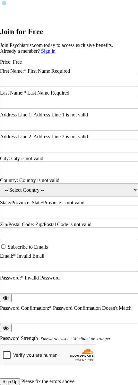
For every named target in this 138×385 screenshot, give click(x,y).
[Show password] (6, 298)
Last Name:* (13, 93)
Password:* (11, 277)
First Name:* (13, 71)
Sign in (48, 51)
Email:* (8, 256)
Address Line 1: (16, 114)
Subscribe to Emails (27, 247)
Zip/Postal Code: (17, 224)
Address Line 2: (16, 136)
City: (5, 158)
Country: (9, 180)
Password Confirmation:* (26, 308)
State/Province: (16, 202)
